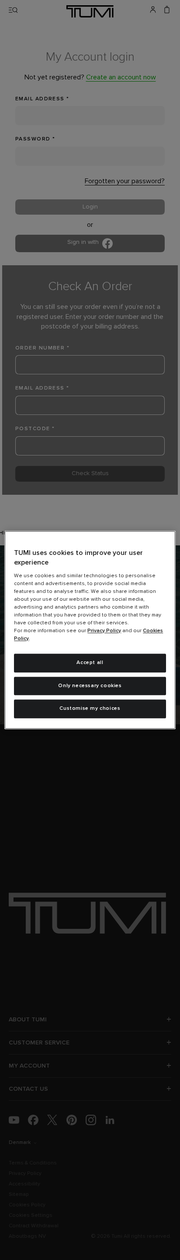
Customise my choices (89, 709)
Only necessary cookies (89, 685)
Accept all (89, 662)
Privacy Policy (104, 630)
